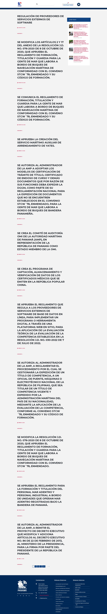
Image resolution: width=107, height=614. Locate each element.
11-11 (44, 566)
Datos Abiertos (59, 595)
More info (19, 33)
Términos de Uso (59, 603)
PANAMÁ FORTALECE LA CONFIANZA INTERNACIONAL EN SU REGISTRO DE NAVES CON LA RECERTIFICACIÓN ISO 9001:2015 (81, 34)
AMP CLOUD (77, 588)
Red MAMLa (58, 606)
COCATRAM (58, 599)
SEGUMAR (77, 599)
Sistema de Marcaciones (80, 592)
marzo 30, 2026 (22, 82)
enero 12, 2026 (22, 348)
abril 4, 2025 (21, 558)
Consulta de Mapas (79, 607)
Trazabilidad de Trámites (80, 601)
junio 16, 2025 (22, 471)
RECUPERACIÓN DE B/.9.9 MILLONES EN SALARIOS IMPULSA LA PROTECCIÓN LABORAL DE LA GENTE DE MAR (81, 42)
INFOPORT (77, 590)
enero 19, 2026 (22, 218)
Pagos (76, 594)
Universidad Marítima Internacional (62, 590)
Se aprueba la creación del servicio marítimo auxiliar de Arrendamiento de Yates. (39, 142)
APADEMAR (58, 612)
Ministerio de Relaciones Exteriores (63, 588)
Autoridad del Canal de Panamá (62, 584)
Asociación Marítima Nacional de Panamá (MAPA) (62, 608)
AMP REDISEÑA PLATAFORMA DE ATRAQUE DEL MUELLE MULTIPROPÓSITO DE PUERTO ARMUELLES (81, 26)
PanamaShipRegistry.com (60, 586)
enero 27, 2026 (22, 150)
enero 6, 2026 (22, 422)
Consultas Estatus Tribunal (80, 596)
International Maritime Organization (80, 584)
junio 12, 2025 (22, 510)
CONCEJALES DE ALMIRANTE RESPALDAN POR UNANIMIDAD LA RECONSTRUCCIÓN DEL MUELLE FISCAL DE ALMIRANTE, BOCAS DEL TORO (81, 50)
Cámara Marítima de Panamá (61, 593)
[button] (78, 4)
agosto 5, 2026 (22, 27)
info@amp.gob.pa (43, 598)
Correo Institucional (60, 601)
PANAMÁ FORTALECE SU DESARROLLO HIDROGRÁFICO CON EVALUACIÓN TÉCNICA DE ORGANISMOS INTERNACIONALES (81, 58)
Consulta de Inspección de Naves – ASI (82, 604)
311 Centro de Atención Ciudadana (62, 597)
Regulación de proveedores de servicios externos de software (40, 19)
